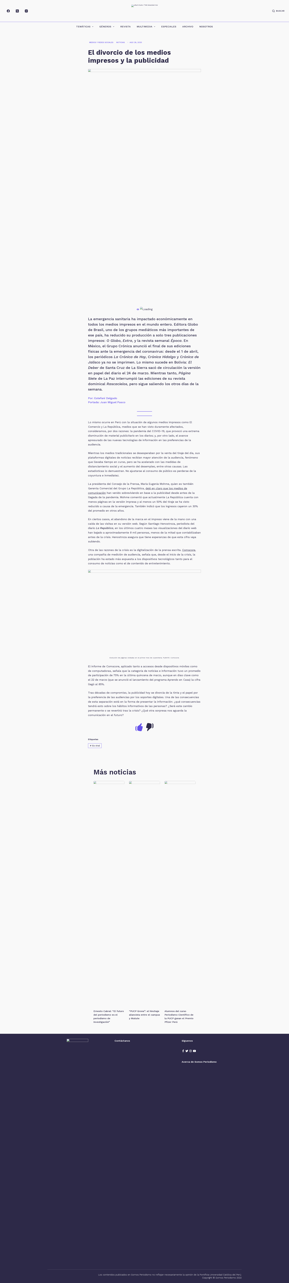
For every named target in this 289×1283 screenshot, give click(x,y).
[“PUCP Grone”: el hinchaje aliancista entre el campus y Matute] (144, 893)
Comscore (188, 550)
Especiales (168, 26)
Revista (125, 26)
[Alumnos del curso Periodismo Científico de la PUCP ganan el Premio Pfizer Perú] (180, 893)
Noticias (120, 42)
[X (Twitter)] (17, 11)
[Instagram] (26, 11)
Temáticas (83, 26)
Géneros (105, 26)
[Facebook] (8, 11)
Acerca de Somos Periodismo (199, 1061)
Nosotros (206, 26)
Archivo (187, 26)
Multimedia (144, 26)
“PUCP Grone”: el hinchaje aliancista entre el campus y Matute (144, 1015)
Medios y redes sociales (101, 42)
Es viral (95, 745)
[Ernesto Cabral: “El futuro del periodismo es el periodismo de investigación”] (108, 893)
